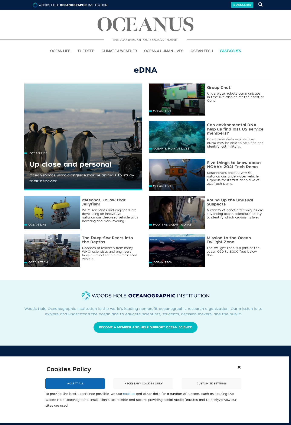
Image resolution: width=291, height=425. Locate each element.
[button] (239, 367)
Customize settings (212, 383)
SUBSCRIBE (242, 5)
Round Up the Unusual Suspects (230, 202)
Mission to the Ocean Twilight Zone (229, 240)
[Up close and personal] (83, 140)
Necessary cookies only (143, 383)
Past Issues (230, 51)
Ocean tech (201, 51)
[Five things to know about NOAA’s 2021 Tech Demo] (177, 175)
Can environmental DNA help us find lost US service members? (235, 129)
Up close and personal (70, 164)
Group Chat (218, 87)
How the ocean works (172, 224)
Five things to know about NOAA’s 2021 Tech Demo (234, 165)
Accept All (75, 383)
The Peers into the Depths (107, 240)
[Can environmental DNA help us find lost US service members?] (177, 137)
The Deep (85, 51)
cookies (129, 394)
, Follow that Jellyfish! (104, 202)
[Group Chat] (177, 100)
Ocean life (60, 51)
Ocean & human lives (171, 148)
